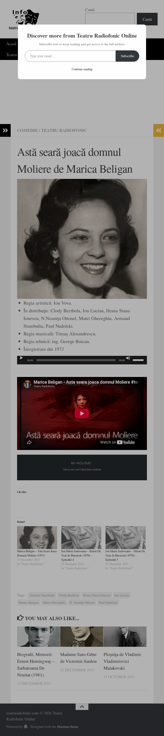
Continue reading (82, 69)
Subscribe (127, 56)
